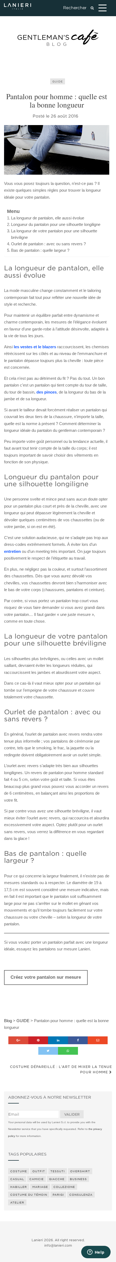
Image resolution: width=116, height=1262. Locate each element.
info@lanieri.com (58, 1245)
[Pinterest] (38, 1040)
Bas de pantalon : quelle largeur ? (40, 250)
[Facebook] (78, 1040)
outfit (38, 1171)
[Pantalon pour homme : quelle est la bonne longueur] (56, 149)
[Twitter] (48, 1051)
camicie (36, 1179)
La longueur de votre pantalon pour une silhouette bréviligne (54, 234)
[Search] (92, 8)
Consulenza (81, 1194)
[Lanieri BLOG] (58, 38)
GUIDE (57, 81)
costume (18, 1171)
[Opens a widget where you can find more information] (96, 1252)
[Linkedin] (58, 1040)
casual (17, 1179)
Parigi (58, 1194)
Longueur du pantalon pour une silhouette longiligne (55, 224)
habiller (18, 1186)
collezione (64, 1186)
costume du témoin (28, 1194)
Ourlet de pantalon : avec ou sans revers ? (48, 244)
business (78, 1179)
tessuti (57, 1171)
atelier (17, 1202)
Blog (8, 1020)
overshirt (80, 1171)
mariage (40, 1186)
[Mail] (98, 1040)
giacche (56, 1179)
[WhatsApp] (68, 1051)
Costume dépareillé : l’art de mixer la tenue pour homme (61, 1069)
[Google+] (18, 1040)
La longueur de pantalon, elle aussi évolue (47, 218)
